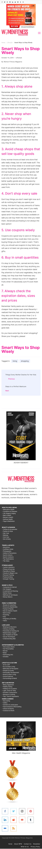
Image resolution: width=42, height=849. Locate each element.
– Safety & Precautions (9, 553)
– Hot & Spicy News (8, 647)
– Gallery (4, 703)
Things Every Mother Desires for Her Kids (20, 375)
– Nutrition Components (9, 692)
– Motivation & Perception (10, 668)
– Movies (5, 651)
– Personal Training (8, 575)
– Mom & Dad (6, 613)
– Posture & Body (7, 577)
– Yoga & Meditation (8, 521)
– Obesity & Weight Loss (9, 573)
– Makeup (5, 535)
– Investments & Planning (10, 591)
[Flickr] (23, 2)
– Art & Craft (6, 664)
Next (7, 391)
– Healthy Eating (7, 686)
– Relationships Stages (9, 633)
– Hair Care (5, 533)
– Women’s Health (7, 517)
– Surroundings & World (9, 678)
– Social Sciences (7, 676)
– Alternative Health (8, 509)
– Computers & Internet (9, 587)
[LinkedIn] (12, 2)
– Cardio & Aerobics (8, 567)
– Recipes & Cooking (8, 694)
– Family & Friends (7, 609)
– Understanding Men (9, 638)
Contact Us (27, 844)
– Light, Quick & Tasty (9, 690)
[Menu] (39, 33)
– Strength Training (8, 579)
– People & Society (8, 670)
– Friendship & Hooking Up (10, 631)
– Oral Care (5, 537)
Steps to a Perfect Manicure (15, 386)
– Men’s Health (6, 515)
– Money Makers (7, 597)
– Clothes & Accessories (9, 529)
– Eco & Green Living (8, 666)
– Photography (6, 551)
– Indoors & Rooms (8, 708)
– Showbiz (5, 656)
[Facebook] (2, 2)
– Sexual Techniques (8, 636)
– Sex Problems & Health (10, 635)
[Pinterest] (10, 2)
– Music (4, 652)
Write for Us (25, 846)
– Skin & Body (6, 539)
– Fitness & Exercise (8, 569)
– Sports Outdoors (8, 557)
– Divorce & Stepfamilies (9, 607)
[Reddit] (15, 2)
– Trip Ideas (5, 561)
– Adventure (6, 547)
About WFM (18, 844)
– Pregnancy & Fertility (9, 618)
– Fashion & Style (7, 531)
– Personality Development (10, 672)
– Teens (4, 620)
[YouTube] (17, 2)
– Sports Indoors (7, 555)
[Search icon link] (39, 2)
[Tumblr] (20, 2)
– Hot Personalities (8, 649)
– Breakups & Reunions (9, 627)
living (15, 361)
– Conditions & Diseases (9, 511)
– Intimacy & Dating (8, 629)
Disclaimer (36, 844)
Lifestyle (19, 58)
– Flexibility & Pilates (8, 571)
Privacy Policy (35, 846)
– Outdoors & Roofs (8, 710)
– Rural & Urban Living (9, 674)
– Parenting (5, 615)
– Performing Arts (7, 654)
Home (10, 844)
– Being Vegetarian (8, 684)
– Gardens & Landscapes (10, 704)
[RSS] (14, 828)
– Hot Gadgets (6, 589)
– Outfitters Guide (7, 549)
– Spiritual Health (7, 519)
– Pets (4, 616)
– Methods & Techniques (10, 595)
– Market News (7, 593)
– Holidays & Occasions (9, 688)
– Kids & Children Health (9, 611)
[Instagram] (7, 2)
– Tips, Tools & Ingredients (10, 696)
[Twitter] (4, 2)
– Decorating (6, 701)
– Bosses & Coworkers (9, 605)
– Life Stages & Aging (9, 513)
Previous (11, 379)
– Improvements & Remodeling (11, 706)
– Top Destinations (8, 559)
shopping (25, 361)
